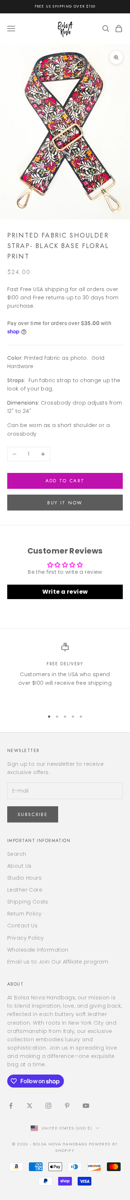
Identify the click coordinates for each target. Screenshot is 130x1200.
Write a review (65, 592)
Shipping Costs (27, 901)
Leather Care (24, 889)
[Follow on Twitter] (29, 1105)
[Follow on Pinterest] (67, 1105)
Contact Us (22, 925)
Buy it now (64, 502)
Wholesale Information (38, 949)
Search (16, 854)
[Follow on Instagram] (48, 1105)
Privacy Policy (25, 937)
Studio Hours (24, 877)
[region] (65, 673)
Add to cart (65, 480)
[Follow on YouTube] (86, 1105)
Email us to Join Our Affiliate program (57, 961)
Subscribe (33, 814)
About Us (19, 866)
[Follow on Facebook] (10, 1105)
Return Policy (24, 913)
